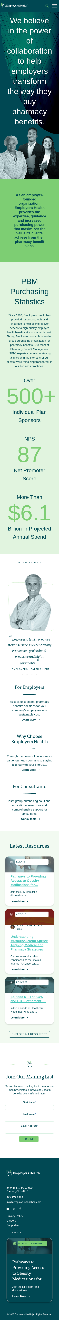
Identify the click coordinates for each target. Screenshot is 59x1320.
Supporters (13, 1225)
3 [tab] (32, 675)
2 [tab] (27, 675)
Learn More (29, 719)
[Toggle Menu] (54, 5)
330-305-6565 (15, 1196)
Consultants (29, 819)
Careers (11, 1220)
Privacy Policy (15, 1216)
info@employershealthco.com (24, 1202)
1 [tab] (22, 675)
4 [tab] (37, 675)
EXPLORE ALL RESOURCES (29, 1034)
